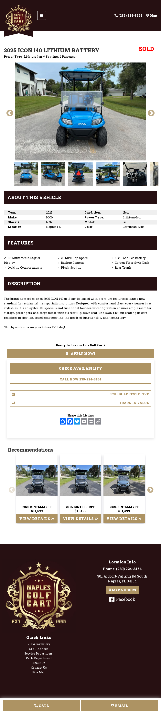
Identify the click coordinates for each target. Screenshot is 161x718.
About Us (38, 663)
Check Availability (80, 368)
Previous (8, 111)
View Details (35, 518)
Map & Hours (123, 590)
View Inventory (38, 644)
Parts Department (39, 658)
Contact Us (39, 667)
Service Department (38, 653)
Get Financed (38, 649)
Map (153, 15)
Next (149, 111)
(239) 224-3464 (129, 568)
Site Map (38, 672)
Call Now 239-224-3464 (80, 379)
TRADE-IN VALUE (134, 403)
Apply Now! (82, 353)
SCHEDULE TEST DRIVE (129, 394)
